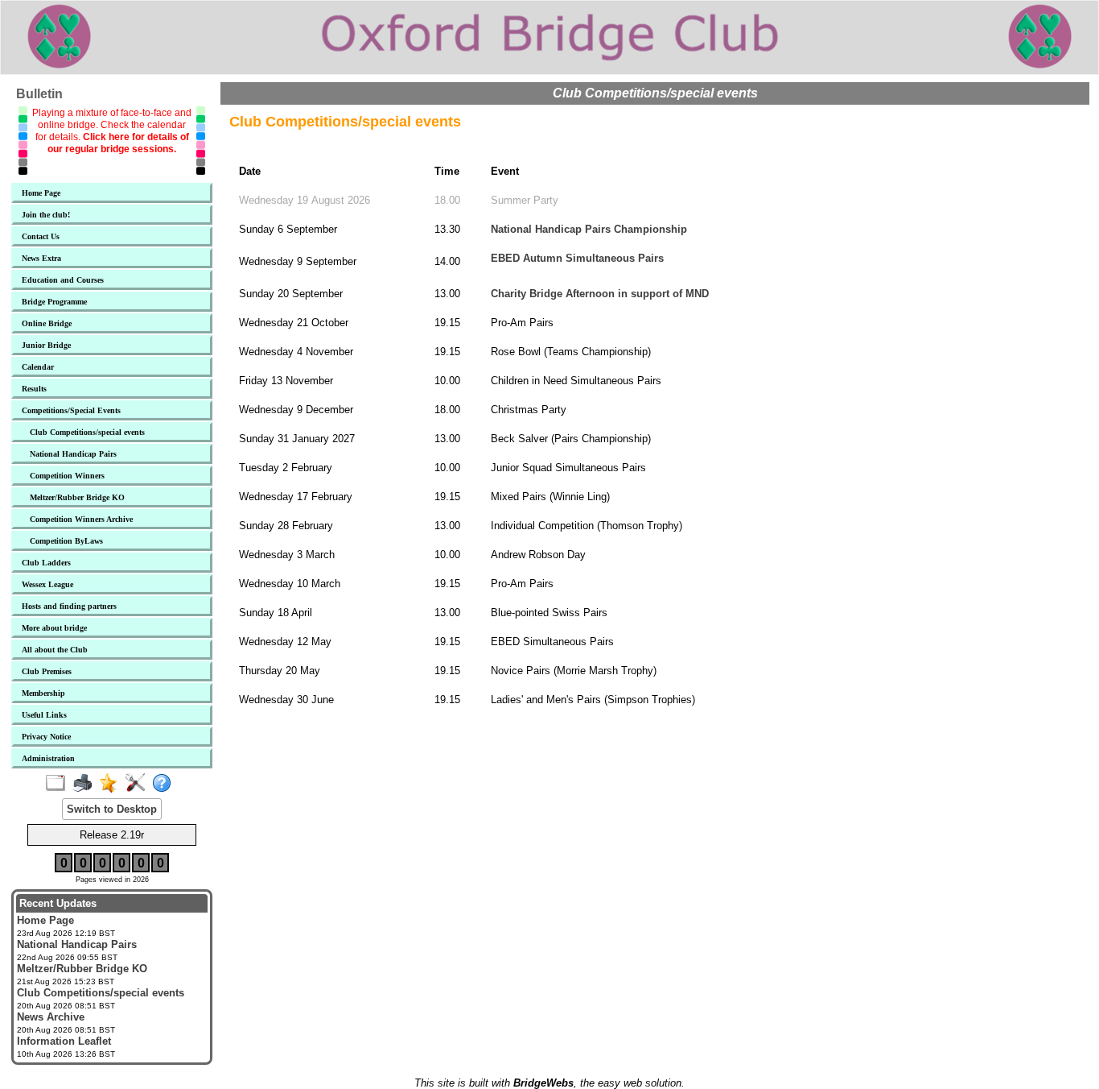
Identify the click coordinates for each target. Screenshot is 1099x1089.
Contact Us (41, 236)
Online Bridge (47, 323)
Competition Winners (67, 475)
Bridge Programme (54, 301)
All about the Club (55, 649)
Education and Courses (63, 279)
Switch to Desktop (112, 809)
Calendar (38, 366)
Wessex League (47, 584)
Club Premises (47, 671)
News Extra (41, 258)
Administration (48, 758)
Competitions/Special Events (71, 410)
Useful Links (44, 714)
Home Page (41, 192)
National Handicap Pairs (73, 453)
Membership (43, 693)
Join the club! (46, 214)
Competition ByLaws (66, 540)
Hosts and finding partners (69, 606)
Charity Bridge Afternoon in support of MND (600, 294)
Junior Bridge (46, 345)
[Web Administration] (139, 783)
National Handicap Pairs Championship (589, 229)
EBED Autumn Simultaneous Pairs (577, 258)
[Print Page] (85, 783)
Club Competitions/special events (87, 432)
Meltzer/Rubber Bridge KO (77, 497)
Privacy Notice (46, 736)
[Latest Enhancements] (112, 783)
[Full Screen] (59, 783)
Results (34, 388)
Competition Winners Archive (81, 519)
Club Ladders (46, 562)
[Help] (165, 783)
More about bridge (54, 627)
